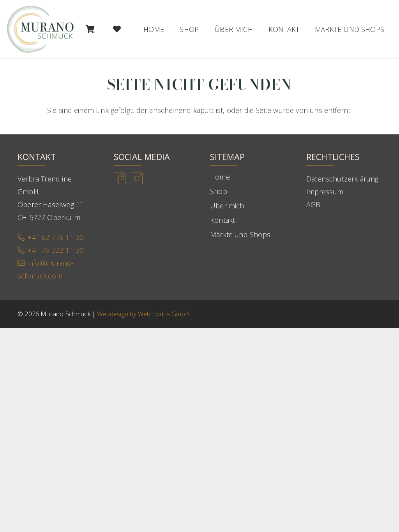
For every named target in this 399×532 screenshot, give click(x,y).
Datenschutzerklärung (342, 178)
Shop (218, 191)
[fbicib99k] (119, 178)
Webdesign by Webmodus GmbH (143, 314)
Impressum (325, 191)
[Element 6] (40, 29)
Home (220, 176)
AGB (313, 204)
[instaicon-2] (137, 178)
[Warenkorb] (90, 29)
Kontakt (222, 220)
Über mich (227, 205)
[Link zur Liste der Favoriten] (117, 29)
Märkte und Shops (240, 234)
